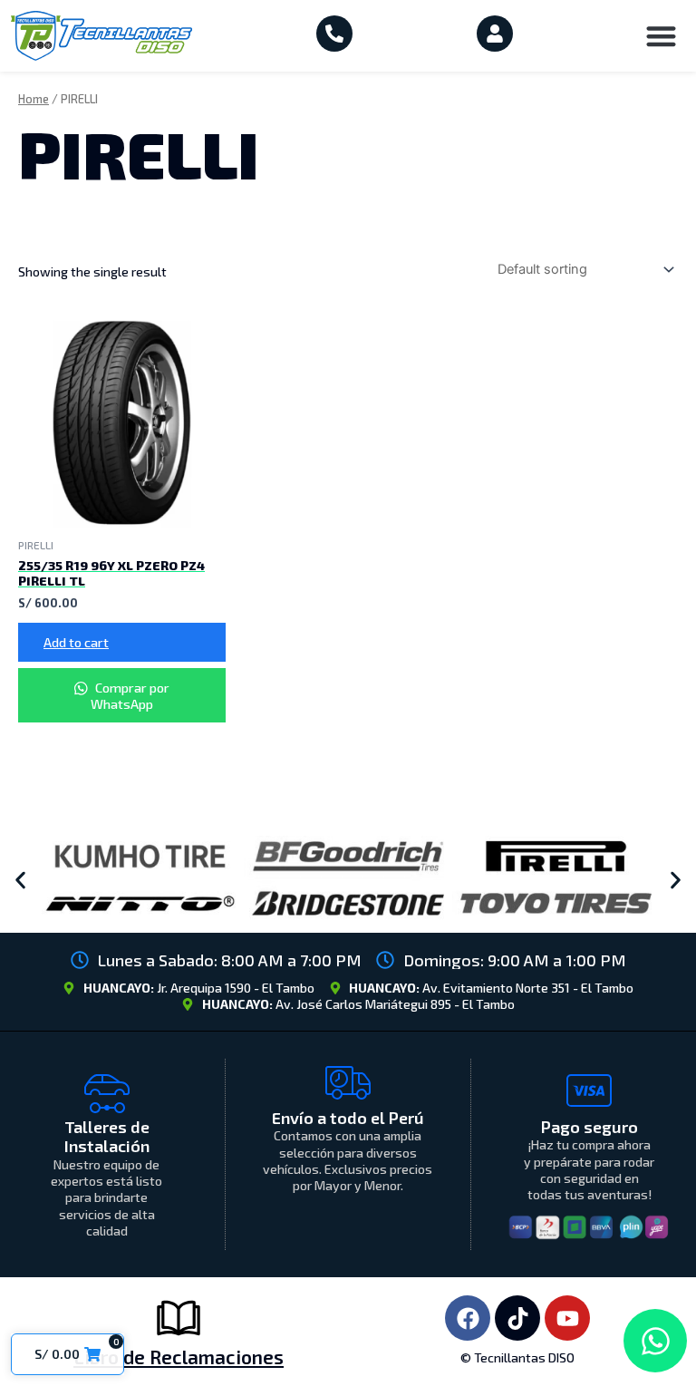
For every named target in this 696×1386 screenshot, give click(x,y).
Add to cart (76, 642)
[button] (662, 36)
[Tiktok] (517, 1318)
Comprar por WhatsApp (130, 695)
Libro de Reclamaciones (178, 1356)
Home (33, 99)
